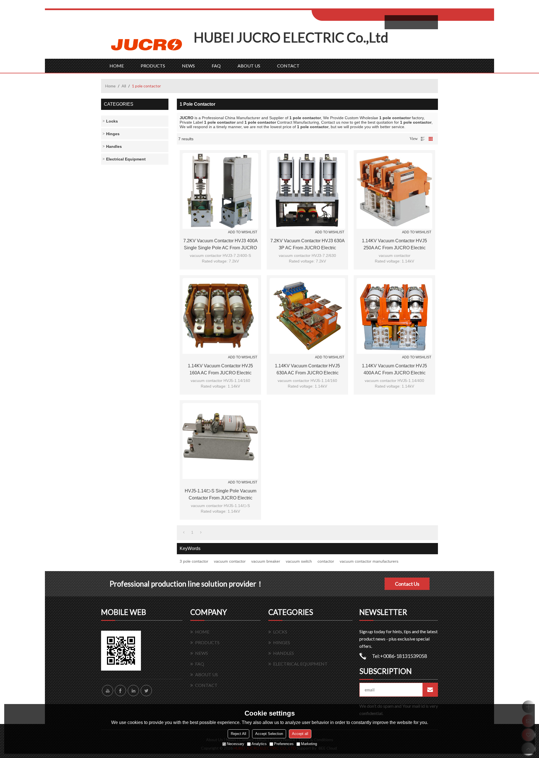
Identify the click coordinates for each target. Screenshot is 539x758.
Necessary (235, 744)
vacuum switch (299, 561)
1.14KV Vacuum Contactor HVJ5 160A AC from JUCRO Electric (220, 369)
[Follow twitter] (146, 690)
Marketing (309, 744)
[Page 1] (183, 532)
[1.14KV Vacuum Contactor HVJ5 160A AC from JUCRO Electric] (220, 316)
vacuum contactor (230, 561)
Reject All (238, 734)
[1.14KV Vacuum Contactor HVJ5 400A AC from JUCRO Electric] (394, 316)
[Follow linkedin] (133, 690)
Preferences (284, 744)
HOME (116, 65)
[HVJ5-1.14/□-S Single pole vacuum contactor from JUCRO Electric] (220, 441)
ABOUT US (248, 65)
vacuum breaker (265, 561)
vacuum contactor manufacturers (369, 561)
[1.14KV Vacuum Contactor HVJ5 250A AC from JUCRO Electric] (394, 191)
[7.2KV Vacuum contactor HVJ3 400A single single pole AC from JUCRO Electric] (220, 191)
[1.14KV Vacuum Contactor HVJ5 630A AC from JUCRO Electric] (307, 316)
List (423, 139)
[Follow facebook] (120, 690)
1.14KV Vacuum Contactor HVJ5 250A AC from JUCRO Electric (394, 244)
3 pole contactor (194, 561)
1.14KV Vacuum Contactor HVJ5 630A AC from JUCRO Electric (307, 369)
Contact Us (407, 584)
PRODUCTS (153, 65)
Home (110, 85)
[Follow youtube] (107, 690)
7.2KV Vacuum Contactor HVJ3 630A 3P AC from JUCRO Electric (307, 244)
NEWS (188, 65)
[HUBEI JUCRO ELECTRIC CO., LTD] (147, 44)
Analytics (259, 744)
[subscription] (430, 689)
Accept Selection (269, 734)
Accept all (300, 734)
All (124, 85)
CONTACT (288, 65)
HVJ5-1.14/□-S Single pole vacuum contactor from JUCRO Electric (220, 494)
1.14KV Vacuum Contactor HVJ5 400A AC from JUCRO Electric (394, 369)
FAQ (216, 65)
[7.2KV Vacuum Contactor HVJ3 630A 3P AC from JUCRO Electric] (307, 191)
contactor (326, 561)
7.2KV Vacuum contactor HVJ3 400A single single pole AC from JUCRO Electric (220, 244)
